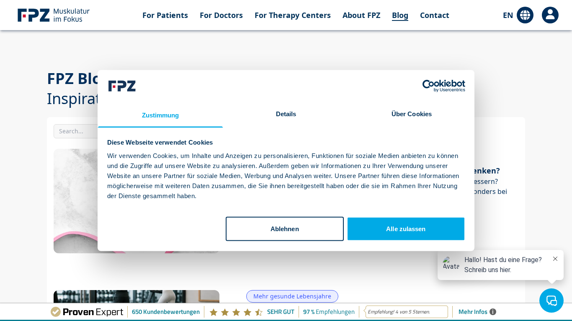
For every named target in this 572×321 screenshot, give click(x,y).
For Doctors (221, 15)
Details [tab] (286, 113)
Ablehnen (285, 228)
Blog (400, 15)
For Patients (165, 15)
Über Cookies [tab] (412, 113)
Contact (434, 15)
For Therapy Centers (293, 15)
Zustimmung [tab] (160, 114)
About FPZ (361, 15)
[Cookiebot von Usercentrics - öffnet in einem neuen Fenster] (428, 86)
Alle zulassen (405, 228)
